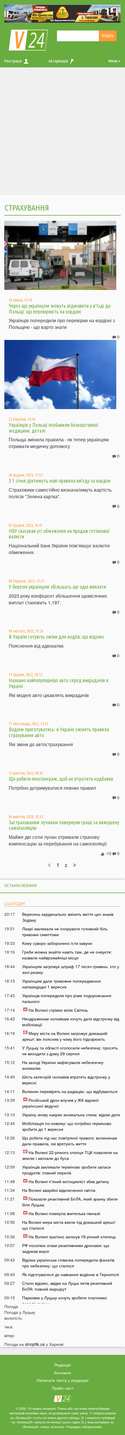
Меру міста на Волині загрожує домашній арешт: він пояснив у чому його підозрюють (64, 1036)
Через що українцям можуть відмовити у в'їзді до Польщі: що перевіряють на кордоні (59, 308)
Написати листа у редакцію (63, 1380)
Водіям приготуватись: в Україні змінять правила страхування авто (59, 732)
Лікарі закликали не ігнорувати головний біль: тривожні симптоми (65, 931)
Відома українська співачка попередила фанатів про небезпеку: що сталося (68, 1263)
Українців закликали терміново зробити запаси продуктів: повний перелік (66, 1170)
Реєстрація (13, 61)
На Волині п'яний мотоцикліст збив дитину (68, 1181)
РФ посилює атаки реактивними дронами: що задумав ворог (65, 1248)
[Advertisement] (62, 132)
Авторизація (58, 61)
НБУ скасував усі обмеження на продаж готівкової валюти (59, 534)
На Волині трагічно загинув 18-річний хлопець (72, 1236)
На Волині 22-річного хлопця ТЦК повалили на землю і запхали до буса (70, 1155)
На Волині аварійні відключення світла (58, 1190)
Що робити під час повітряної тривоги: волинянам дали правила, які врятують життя (69, 1140)
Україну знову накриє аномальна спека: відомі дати (71, 1114)
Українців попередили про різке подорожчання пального (66, 998)
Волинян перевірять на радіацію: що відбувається (69, 1091)
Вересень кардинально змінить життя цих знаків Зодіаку (67, 917)
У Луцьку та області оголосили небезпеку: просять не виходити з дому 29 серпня (70, 1050)
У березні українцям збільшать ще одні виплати (57, 587)
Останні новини (20, 885)
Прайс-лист (63, 1388)
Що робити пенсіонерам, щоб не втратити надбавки (61, 779)
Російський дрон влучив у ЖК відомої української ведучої (60, 1103)
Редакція (62, 1365)
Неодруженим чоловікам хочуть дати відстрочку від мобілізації (70, 1021)
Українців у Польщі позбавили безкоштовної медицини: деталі (53, 427)
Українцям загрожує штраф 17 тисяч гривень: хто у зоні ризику (70, 969)
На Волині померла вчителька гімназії (64, 1213)
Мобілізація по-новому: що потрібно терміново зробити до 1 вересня (66, 1126)
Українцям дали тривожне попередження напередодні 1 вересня (61, 984)
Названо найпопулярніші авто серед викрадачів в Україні (58, 683)
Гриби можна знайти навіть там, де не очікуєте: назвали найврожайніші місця (67, 955)
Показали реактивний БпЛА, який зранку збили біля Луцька (70, 1202)
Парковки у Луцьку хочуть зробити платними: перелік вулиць (65, 1300)
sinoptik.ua (35, 1344)
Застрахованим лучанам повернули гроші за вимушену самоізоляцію (64, 825)
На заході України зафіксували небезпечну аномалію (62, 1065)
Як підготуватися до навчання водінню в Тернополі (70, 1274)
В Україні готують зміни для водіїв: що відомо (56, 636)
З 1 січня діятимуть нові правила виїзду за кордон (59, 480)
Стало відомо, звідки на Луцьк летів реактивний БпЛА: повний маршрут (67, 1286)
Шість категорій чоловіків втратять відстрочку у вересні (66, 1079)
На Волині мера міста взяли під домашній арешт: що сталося (69, 1225)
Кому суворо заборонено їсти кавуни (57, 943)
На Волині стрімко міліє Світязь (58, 1010)
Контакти (62, 1372)
